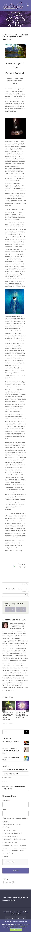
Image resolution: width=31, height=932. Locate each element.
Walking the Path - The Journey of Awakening (15, 839)
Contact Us (12, 900)
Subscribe (5, 900)
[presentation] (15, 862)
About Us (14, 897)
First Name (6, 800)
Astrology (26, 588)
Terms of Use (17, 913)
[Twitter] (7, 882)
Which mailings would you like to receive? (15, 818)
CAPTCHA (5, 856)
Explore (9, 897)
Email (4, 809)
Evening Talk (6, 782)
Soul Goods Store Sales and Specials (13, 833)
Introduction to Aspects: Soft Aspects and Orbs (22, 714)
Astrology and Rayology (10, 830)
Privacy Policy (21, 848)
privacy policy (14, 926)
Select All (6, 821)
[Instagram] (13, 882)
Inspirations (7, 827)
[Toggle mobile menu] (28, 4)
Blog (19, 897)
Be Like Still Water (8, 777)
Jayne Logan (9, 588)
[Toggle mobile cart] (28, 6)
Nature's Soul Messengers (10, 842)
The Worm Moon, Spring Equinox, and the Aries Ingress (8, 715)
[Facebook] (3, 882)
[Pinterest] (10, 882)
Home (4, 897)
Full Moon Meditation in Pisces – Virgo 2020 (15, 769)
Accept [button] (15, 929)
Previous (26, 584)
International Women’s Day (10, 773)
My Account (24, 897)
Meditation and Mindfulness (10, 836)
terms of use (23, 926)
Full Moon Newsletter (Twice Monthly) (13, 824)
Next (26, 595)
